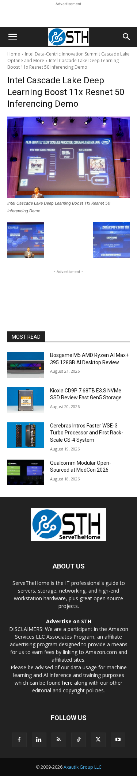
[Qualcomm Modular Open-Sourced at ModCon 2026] (25, 472)
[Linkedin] (39, 740)
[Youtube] (118, 740)
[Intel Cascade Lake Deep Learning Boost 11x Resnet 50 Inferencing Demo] (68, 157)
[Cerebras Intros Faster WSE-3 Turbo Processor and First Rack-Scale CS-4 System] (25, 435)
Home (13, 54)
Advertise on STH (68, 621)
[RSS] (59, 740)
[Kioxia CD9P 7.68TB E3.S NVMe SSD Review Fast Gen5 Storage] (25, 400)
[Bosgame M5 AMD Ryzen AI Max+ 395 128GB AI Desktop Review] (25, 364)
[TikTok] (78, 740)
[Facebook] (19, 740)
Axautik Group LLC (83, 767)
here (67, 682)
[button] (12, 37)
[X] (98, 740)
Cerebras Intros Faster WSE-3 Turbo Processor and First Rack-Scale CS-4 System (86, 433)
